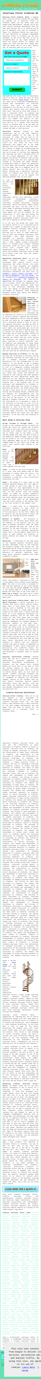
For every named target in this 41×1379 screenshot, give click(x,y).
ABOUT (15, 9)
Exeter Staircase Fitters (12, 1294)
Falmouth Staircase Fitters (15, 1277)
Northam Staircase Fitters (13, 1309)
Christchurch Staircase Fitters (24, 1281)
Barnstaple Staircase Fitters (16, 1283)
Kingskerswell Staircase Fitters (15, 1288)
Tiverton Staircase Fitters (25, 1222)
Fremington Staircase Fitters (15, 1271)
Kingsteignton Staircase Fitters (16, 1247)
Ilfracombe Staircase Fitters (21, 1302)
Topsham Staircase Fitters (20, 1252)
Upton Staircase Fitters (12, 1317)
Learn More (28, 1367)
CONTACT (21, 9)
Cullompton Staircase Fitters (15, 1224)
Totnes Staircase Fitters (20, 1237)
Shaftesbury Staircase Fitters (24, 1216)
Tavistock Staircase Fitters (21, 1326)
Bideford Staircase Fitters (25, 1245)
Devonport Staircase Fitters (14, 1324)
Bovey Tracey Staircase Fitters (24, 1315)
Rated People (24, 99)
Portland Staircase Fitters (20, 1260)
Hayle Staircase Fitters (21, 1311)
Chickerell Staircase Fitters (25, 1231)
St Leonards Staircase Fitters (24, 1307)
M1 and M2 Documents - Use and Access (18, 275)
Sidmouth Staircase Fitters (25, 1269)
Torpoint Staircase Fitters (13, 1258)
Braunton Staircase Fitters (25, 1275)
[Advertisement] (17, 727)
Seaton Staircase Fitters (28, 1226)
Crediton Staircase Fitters (15, 1233)
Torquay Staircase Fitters (21, 1319)
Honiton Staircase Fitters (25, 1286)
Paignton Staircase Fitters (14, 1243)
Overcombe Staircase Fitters (15, 1228)
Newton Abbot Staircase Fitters (24, 1296)
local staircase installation (19, 1010)
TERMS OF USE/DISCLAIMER (30, 9)
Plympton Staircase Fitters (25, 1241)
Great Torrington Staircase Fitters (24, 1322)
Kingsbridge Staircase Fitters (16, 1298)
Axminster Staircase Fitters (21, 1330)
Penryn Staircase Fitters (15, 1218)
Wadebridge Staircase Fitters (25, 1292)
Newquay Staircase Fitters (20, 1265)
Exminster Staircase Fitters (25, 1256)
